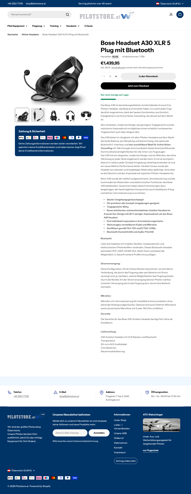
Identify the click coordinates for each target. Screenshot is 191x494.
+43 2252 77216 (15, 3)
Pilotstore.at (22, 486)
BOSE (115, 56)
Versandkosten (118, 67)
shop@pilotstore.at (36, 3)
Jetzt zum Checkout (138, 85)
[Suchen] (67, 14)
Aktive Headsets (30, 34)
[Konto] (171, 14)
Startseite (12, 34)
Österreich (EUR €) (170, 3)
